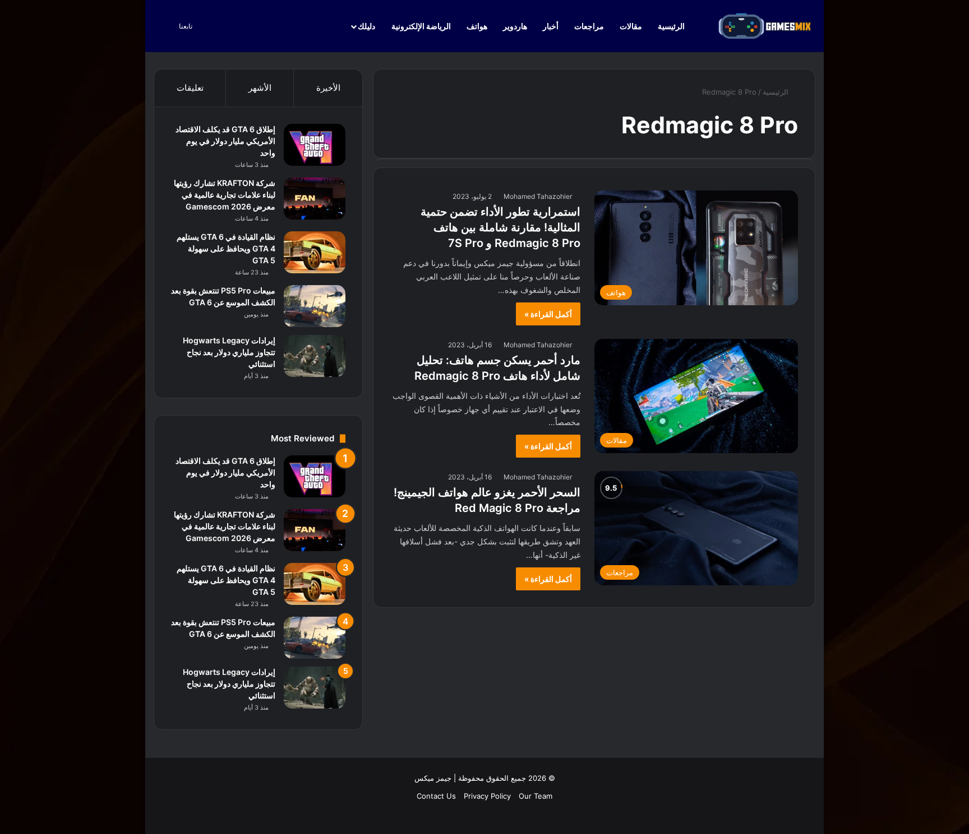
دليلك (366, 26)
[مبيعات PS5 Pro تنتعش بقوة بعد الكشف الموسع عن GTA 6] (314, 306)
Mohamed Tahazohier (538, 196)
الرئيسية (672, 26)
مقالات (631, 26)
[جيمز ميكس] (764, 26)
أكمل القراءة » (548, 314)
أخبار (551, 26)
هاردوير (515, 26)
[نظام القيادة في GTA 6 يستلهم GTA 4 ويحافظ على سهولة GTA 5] (314, 252)
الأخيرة (328, 87)
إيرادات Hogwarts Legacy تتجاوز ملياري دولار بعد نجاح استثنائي (229, 352)
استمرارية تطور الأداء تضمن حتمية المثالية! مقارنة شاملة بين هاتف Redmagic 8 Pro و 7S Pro (500, 227)
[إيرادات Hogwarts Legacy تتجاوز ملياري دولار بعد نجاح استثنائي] (314, 356)
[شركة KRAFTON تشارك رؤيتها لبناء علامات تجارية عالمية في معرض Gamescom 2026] (314, 199)
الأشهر (259, 87)
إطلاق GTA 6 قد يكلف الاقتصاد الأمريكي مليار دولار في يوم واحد (225, 140)
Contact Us (436, 795)
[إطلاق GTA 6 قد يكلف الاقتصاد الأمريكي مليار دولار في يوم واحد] (314, 145)
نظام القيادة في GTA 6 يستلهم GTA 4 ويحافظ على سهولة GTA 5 (226, 248)
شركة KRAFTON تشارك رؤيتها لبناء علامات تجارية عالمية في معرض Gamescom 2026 (224, 194)
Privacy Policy (487, 795)
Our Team (535, 795)
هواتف (477, 26)
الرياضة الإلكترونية (421, 26)
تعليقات (190, 87)
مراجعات (589, 26)
